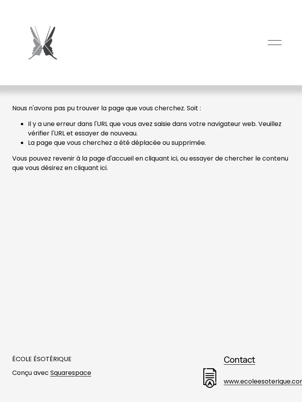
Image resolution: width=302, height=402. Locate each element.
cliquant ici (161, 158)
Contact (239, 359)
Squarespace (70, 372)
